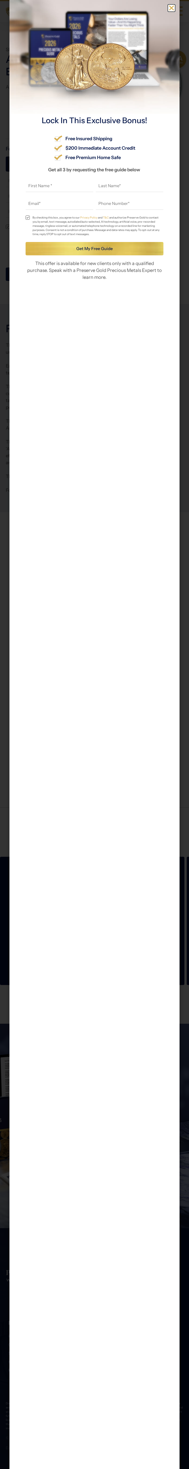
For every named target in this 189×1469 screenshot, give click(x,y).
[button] (171, 8)
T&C (106, 217)
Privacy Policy (88, 217)
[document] (94, 734)
